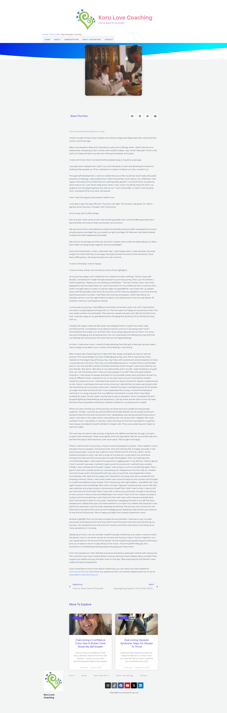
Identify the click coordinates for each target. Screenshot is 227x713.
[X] (127, 3)
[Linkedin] (137, 3)
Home (47, 39)
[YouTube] (118, 3)
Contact (109, 39)
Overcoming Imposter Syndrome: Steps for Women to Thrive (136, 643)
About (57, 39)
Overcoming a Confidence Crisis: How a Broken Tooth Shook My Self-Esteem (90, 643)
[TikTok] (99, 3)
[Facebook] (109, 3)
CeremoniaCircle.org (78, 572)
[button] (132, 116)
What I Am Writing (92, 39)
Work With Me (71, 39)
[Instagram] (90, 3)
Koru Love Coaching (125, 17)
